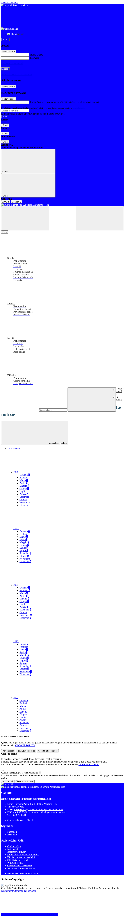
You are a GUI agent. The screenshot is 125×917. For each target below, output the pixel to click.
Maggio (24, 486)
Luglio (23, 491)
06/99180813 (18, 806)
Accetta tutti (47, 751)
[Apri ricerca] (100, 218)
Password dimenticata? (12, 63)
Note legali (12, 849)
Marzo (24, 480)
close (4, 232)
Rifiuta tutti (26, 751)
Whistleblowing (15, 862)
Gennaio (25, 475)
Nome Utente (36, 54)
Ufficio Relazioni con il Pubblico (23, 854)
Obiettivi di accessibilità (18, 860)
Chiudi (5, 125)
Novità (119, 391)
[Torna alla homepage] (62, 204)
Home (119, 388)
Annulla (5, 202)
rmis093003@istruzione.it (38, 809)
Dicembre (24, 505)
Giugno (24, 488)
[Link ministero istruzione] (14, 5)
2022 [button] (16, 697)
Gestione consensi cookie (19, 865)
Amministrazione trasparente (21, 868)
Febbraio (24, 477)
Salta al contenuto (9, 2)
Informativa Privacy (16, 852)
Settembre (24, 496)
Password (34, 58)
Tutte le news (13, 448)
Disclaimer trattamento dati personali (18, 891)
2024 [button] (16, 585)
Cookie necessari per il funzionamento (20, 772)
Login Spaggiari (79, 108)
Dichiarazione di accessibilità (21, 857)
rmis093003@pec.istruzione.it (39, 812)
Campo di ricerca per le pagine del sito (19, 410)
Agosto (24, 494)
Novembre (25, 502)
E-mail (33, 102)
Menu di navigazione (57, 443)
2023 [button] (16, 641)
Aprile (23, 483)
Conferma (16, 202)
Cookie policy (14, 846)
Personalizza (8, 751)
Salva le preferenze (24, 781)
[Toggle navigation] (25, 218)
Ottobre (23, 499)
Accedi (5, 39)
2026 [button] (16, 472)
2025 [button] (16, 528)
